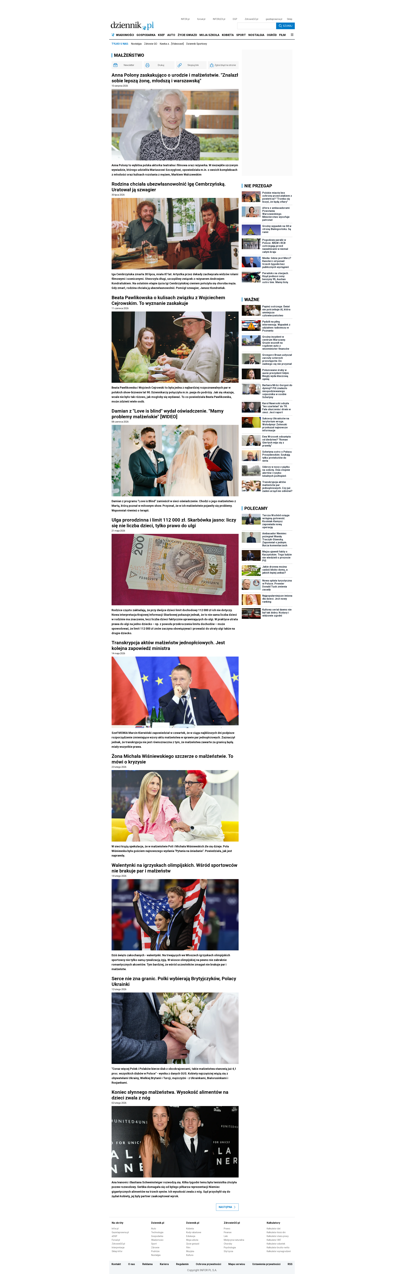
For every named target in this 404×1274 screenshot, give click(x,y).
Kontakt (116, 1264)
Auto (153, 1228)
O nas (131, 1264)
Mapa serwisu (236, 1264)
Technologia (157, 1232)
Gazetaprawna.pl (120, 1232)
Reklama (147, 1264)
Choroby (228, 1243)
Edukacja (190, 1236)
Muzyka (190, 1251)
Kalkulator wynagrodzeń (279, 1251)
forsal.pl (201, 19)
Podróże (155, 1251)
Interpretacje (118, 1247)
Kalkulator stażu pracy (278, 1236)
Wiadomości (157, 1240)
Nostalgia (136, 43)
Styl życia (228, 1251)
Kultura (189, 1255)
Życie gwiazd (192, 1243)
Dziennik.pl (157, 1222)
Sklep (289, 19)
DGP (235, 19)
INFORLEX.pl (219, 19)
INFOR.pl (185, 19)
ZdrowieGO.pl (251, 19)
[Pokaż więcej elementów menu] (292, 35)
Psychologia (230, 1247)
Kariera (164, 1264)
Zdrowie (155, 1247)
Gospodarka (157, 1236)
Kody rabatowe (193, 1232)
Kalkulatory (273, 1222)
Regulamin (182, 1264)
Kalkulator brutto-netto (278, 1247)
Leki (226, 1236)
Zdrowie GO (150, 43)
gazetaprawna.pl (274, 19)
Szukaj (287, 25)
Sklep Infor (117, 1251)
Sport (154, 1243)
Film (188, 1247)
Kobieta (190, 1228)
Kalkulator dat (273, 1228)
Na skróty (117, 1222)
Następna (225, 1207)
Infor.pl (115, 1228)
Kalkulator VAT (274, 1240)
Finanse (228, 1232)
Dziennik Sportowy (196, 43)
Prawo (227, 1228)
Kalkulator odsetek (276, 1243)
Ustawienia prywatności (266, 1264)
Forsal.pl (116, 1240)
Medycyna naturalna (234, 1240)
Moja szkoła (192, 1240)
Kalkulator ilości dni (276, 1232)
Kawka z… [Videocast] (172, 43)
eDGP (114, 1236)
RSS (290, 1264)
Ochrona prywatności (208, 1264)
